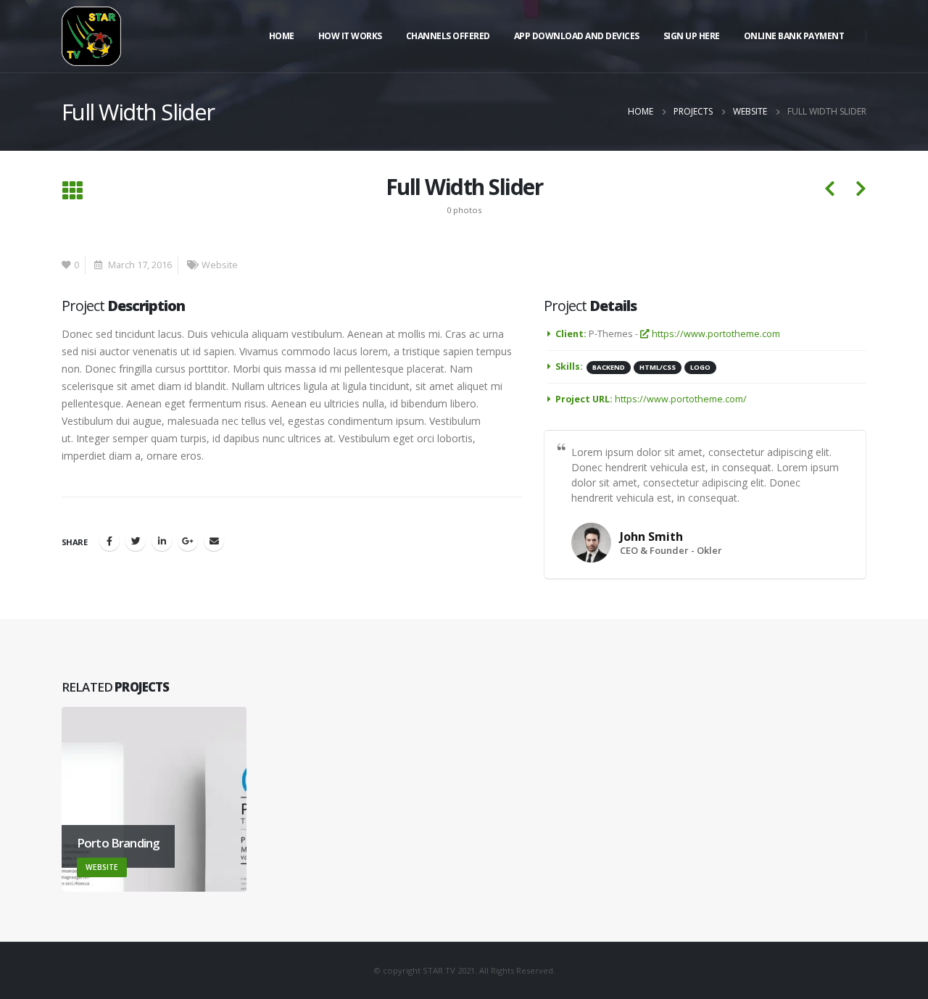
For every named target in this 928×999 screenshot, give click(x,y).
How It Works (350, 36)
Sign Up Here (691, 36)
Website (220, 265)
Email (214, 541)
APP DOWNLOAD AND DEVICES (576, 36)
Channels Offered (448, 36)
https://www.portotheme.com (715, 334)
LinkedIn (162, 541)
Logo (700, 367)
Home (281, 36)
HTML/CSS (657, 367)
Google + (188, 541)
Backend (608, 367)
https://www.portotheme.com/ (681, 399)
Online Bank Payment (794, 36)
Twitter (135, 541)
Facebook (109, 541)
